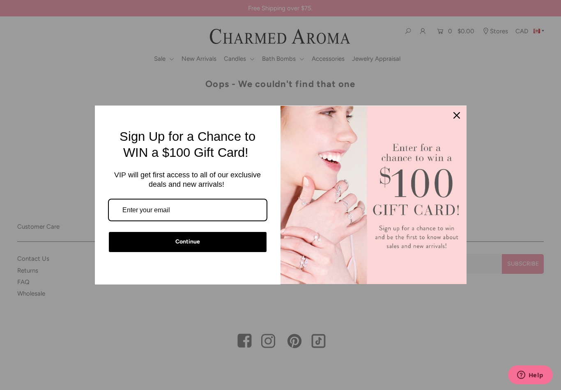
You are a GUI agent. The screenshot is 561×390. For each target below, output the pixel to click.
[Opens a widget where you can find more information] (530, 375)
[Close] (457, 115)
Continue (187, 241)
